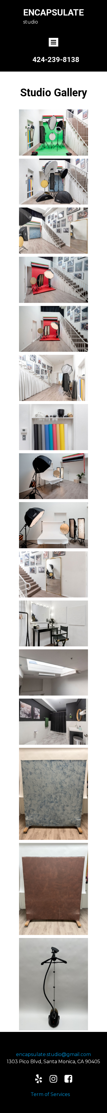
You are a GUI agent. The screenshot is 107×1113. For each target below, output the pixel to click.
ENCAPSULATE (53, 12)
